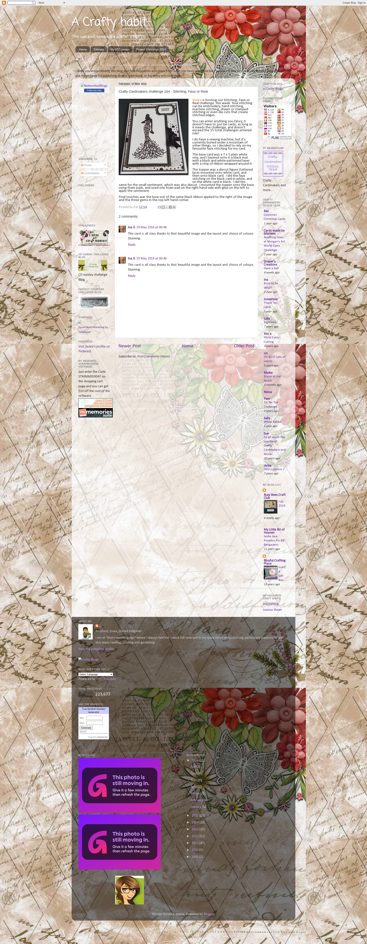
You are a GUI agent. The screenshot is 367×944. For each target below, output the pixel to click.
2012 (195, 836)
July (193, 767)
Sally (267, 418)
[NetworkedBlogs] (94, 86)
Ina (266, 280)
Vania (267, 466)
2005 (195, 857)
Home (83, 49)
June (194, 773)
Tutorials (98, 49)
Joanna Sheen (272, 610)
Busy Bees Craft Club (275, 496)
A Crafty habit (109, 22)
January (196, 807)
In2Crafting (270, 604)
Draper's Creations (270, 263)
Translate (110, 679)
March (196, 793)
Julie (267, 319)
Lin (266, 353)
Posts (87, 165)
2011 (195, 843)
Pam (267, 399)
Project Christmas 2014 (151, 49)
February (197, 800)
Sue (266, 433)
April (194, 787)
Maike (197, 100)
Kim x (267, 334)
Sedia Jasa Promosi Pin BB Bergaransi (274, 540)
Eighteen (270, 322)
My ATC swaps (120, 49)
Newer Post (130, 346)
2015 (195, 816)
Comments (91, 173)
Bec (266, 211)
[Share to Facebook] (170, 207)
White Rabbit (272, 422)
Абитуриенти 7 (274, 469)
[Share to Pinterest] (174, 207)
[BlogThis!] (163, 207)
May (194, 780)
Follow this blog (94, 90)
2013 (195, 829)
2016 (195, 761)
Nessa (268, 392)
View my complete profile (96, 649)
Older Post (244, 346)
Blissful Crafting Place (275, 562)
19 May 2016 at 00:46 (151, 227)
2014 (195, 822)
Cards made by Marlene (274, 232)
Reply (132, 245)
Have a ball (271, 268)
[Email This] (160, 207)
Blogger (209, 914)
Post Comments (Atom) (153, 356)
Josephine (271, 299)
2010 (195, 850)
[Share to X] (167, 207)
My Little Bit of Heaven (274, 531)
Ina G (131, 227)
